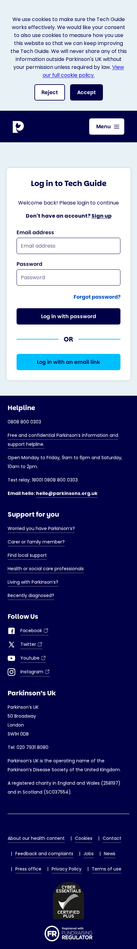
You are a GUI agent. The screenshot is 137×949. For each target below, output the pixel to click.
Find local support (27, 555)
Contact (112, 838)
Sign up (101, 216)
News (109, 853)
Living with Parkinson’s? (33, 582)
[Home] (19, 126)
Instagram (35, 672)
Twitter (31, 645)
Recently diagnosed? (31, 595)
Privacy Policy (67, 869)
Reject (49, 92)
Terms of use (106, 869)
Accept (86, 92)
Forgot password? (97, 297)
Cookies (83, 838)
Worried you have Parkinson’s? (41, 528)
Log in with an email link (68, 362)
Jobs (88, 853)
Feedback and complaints (44, 853)
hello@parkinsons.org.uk (66, 493)
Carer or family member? (36, 542)
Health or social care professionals (46, 568)
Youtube (33, 659)
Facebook (34, 631)
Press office (28, 869)
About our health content (36, 838)
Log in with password (68, 316)
